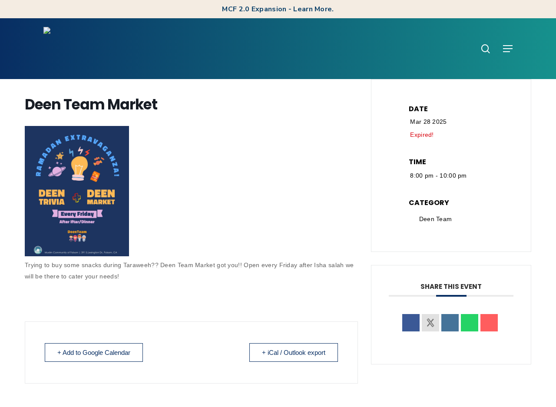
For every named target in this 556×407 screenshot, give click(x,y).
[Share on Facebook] (411, 322)
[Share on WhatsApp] (469, 322)
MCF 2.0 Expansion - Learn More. (278, 9)
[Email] (489, 322)
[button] (508, 48)
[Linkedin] (450, 322)
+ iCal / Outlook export (293, 352)
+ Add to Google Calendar (93, 352)
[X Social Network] (430, 322)
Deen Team (435, 218)
